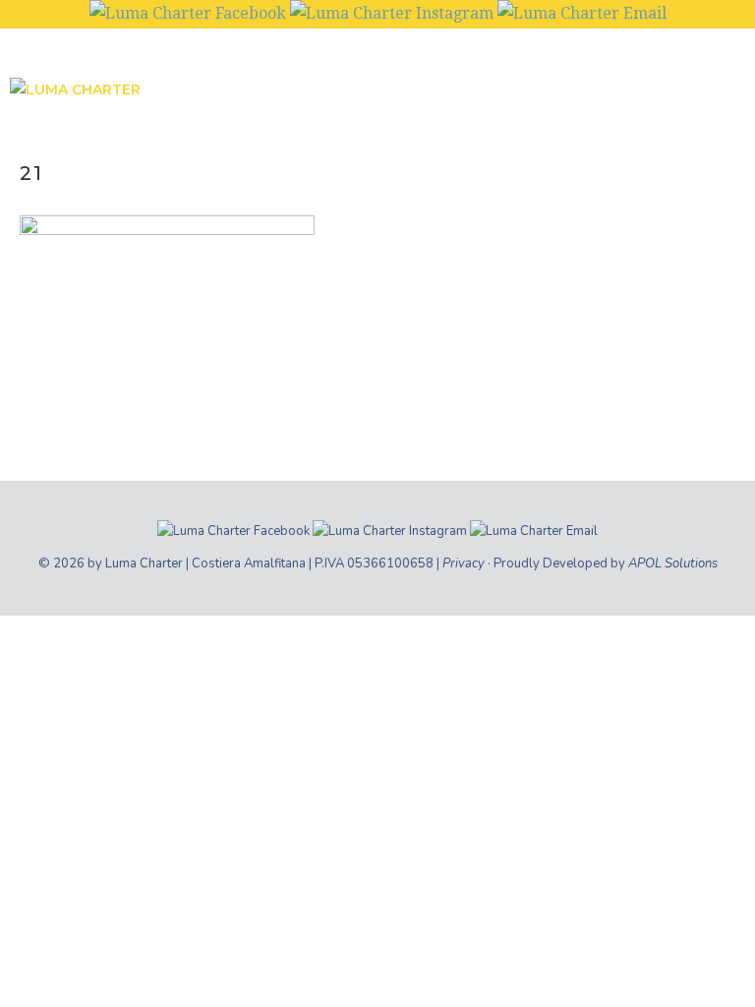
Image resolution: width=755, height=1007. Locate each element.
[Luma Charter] (172, 95)
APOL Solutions (673, 563)
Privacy (463, 563)
